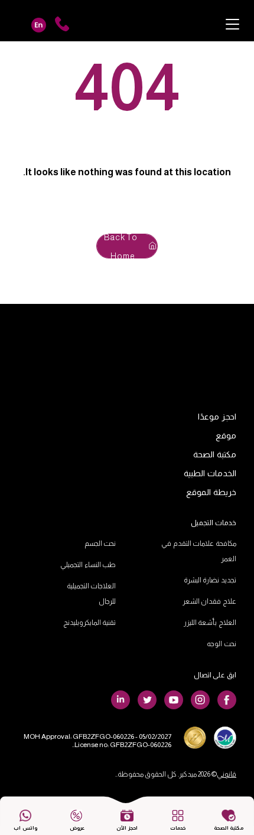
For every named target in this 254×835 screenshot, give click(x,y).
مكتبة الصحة (214, 454)
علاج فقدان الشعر (209, 601)
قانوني (226, 774)
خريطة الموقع (211, 492)
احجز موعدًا (217, 416)
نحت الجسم (100, 543)
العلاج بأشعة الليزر (210, 622)
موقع (226, 435)
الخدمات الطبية (210, 473)
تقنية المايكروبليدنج (89, 622)
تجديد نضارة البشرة (210, 580)
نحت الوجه (221, 644)
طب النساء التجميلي (88, 565)
